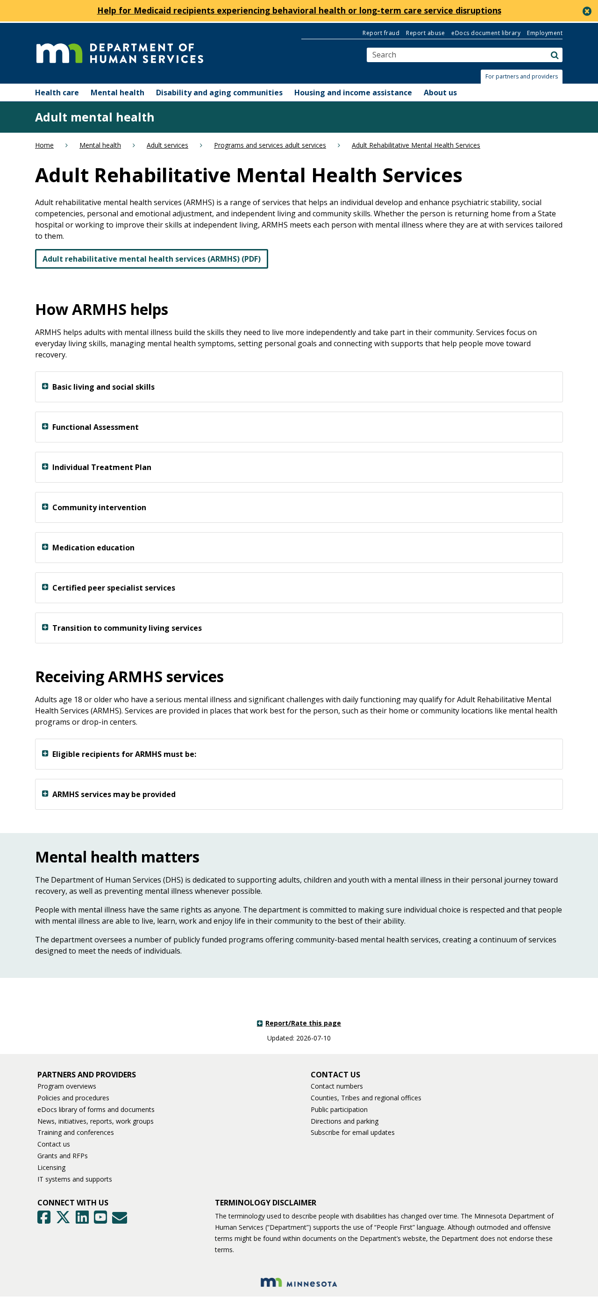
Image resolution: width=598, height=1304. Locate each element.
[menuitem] (57, 92)
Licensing (51, 1167)
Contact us (53, 1144)
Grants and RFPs (62, 1155)
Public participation (339, 1109)
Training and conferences (75, 1132)
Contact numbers (337, 1086)
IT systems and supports (74, 1179)
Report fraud (381, 33)
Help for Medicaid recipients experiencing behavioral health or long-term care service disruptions (299, 10)
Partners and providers (86, 1074)
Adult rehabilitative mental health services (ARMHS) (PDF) (152, 259)
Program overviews (66, 1086)
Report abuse (425, 33)
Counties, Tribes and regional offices (366, 1097)
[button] (524, 77)
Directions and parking (344, 1121)
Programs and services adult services (270, 145)
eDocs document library (485, 33)
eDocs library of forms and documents (96, 1109)
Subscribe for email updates (353, 1132)
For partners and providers (521, 76)
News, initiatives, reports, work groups (95, 1121)
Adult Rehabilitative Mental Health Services (416, 145)
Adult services (167, 145)
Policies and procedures (73, 1097)
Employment (544, 33)
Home (44, 145)
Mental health (100, 145)
